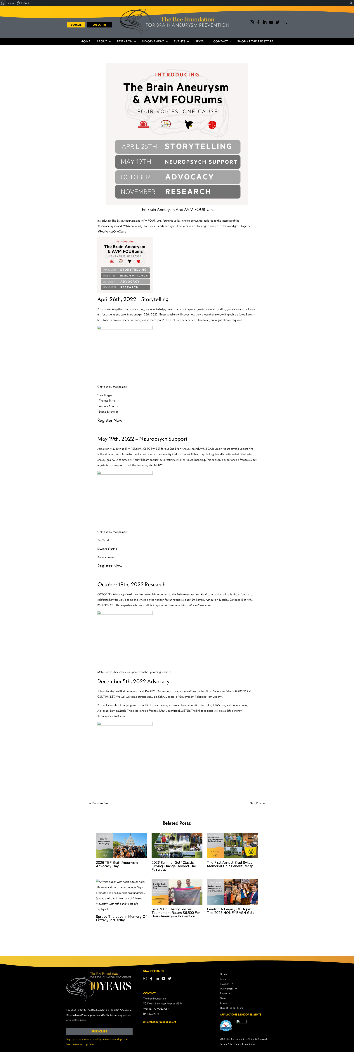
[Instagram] (252, 22)
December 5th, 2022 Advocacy (133, 681)
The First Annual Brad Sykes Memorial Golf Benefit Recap (230, 864)
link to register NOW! (150, 465)
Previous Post (99, 802)
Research (124, 41)
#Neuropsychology (202, 454)
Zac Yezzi (103, 540)
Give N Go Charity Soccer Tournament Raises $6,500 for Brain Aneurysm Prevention (176, 913)
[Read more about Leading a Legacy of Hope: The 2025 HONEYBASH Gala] (232, 891)
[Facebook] (258, 22)
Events (179, 41)
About (101, 41)
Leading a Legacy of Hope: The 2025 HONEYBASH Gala (230, 911)
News (199, 41)
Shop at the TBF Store (255, 41)
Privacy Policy (226, 1044)
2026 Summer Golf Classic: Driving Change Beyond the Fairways (174, 866)
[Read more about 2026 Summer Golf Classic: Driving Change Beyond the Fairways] (177, 845)
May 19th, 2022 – (142, 438)
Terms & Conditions (245, 1044)
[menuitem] (3, 3)
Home (86, 41)
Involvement (153, 41)
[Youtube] (271, 22)
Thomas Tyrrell (107, 400)
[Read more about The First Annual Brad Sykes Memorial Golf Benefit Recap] (232, 845)
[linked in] (265, 22)
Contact (220, 41)
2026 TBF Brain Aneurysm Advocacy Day (117, 864)
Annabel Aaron (106, 557)
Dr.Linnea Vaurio (107, 548)
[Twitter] (277, 22)
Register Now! (110, 420)
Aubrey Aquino (108, 406)
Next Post (257, 802)
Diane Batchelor (108, 411)
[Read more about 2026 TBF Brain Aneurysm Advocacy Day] (121, 845)
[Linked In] (157, 978)
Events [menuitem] (25, 2)
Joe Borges (105, 395)
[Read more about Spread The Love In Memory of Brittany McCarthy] (121, 895)
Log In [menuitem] (10, 2)
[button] (75, 24)
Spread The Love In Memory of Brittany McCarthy (121, 918)
